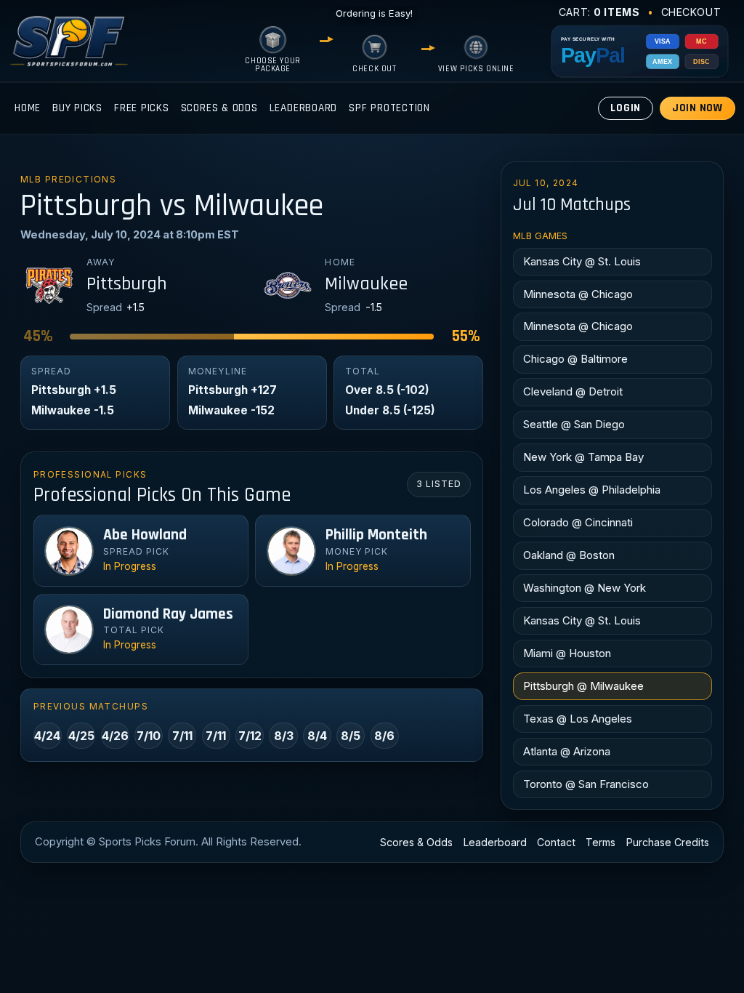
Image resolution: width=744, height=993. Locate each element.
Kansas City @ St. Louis (582, 261)
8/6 (384, 735)
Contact (556, 842)
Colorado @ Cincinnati (578, 522)
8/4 (317, 735)
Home (28, 108)
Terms (600, 842)
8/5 (350, 735)
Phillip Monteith (376, 535)
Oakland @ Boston (569, 555)
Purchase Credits (667, 842)
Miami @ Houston (567, 653)
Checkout (691, 12)
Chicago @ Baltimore (575, 359)
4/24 (47, 735)
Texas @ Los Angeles (577, 718)
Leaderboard (303, 108)
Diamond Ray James (168, 614)
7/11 (182, 735)
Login (625, 108)
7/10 (149, 735)
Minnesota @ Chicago (578, 294)
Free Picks (141, 108)
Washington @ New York (584, 588)
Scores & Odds (219, 108)
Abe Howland (145, 535)
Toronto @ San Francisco (586, 784)
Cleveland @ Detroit (573, 391)
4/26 (115, 735)
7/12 (250, 735)
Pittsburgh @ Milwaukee (583, 686)
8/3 (284, 735)
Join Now (697, 108)
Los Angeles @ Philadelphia (591, 489)
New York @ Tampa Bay (583, 457)
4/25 (81, 735)
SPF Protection (389, 108)
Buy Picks (77, 108)
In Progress (129, 566)
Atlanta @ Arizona (566, 751)
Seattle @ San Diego (574, 424)
